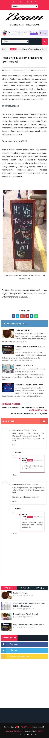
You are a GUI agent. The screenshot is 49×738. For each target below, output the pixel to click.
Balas (14, 445)
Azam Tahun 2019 (24, 365)
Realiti (44, 70)
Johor (8, 49)
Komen (40, 588)
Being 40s (37, 70)
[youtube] (31, 2)
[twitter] (13, 2)
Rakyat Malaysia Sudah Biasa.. (29, 384)
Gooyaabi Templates (14, 731)
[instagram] (20, 2)
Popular (24, 588)
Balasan (18, 452)
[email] (28, 2)
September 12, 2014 (28, 430)
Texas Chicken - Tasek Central (25, 614)
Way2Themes (26, 727)
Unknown (17, 484)
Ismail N (16, 430)
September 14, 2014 (30, 484)
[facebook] (17, 2)
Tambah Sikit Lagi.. (24, 330)
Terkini (8, 588)
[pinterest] (35, 2)
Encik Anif (24, 459)
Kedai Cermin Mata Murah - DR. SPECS (30, 347)
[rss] (24, 2)
